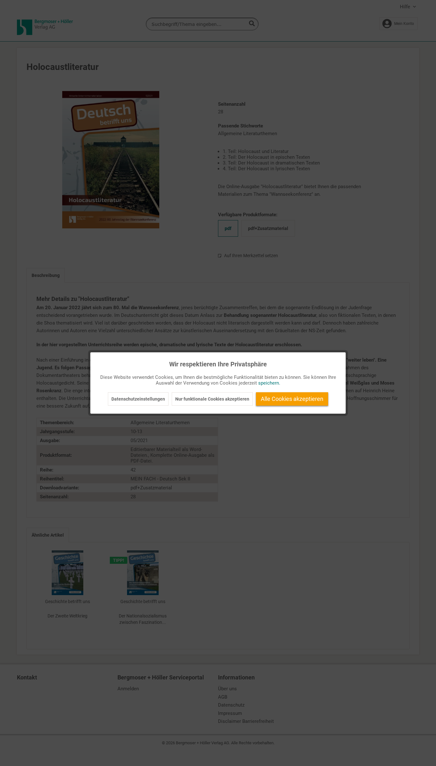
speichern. (269, 383)
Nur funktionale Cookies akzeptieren (212, 399)
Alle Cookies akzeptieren (292, 398)
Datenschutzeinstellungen (138, 399)
